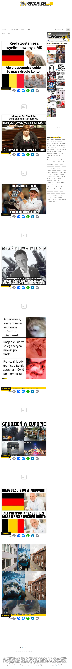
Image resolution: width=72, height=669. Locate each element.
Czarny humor (54, 143)
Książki (55, 159)
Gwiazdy (59, 149)
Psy (54, 176)
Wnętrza (63, 193)
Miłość (59, 161)
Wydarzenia (54, 195)
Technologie (50, 188)
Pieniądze (53, 168)
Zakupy (54, 199)
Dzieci (54, 145)
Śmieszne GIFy (50, 182)
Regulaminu (21, 666)
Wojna (48, 195)
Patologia (64, 166)
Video (48, 193)
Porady (48, 172)
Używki (61, 191)
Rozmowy (59, 178)
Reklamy (63, 176)
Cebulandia (53, 141)
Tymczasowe (50, 191)
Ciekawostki (60, 141)
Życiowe (55, 201)
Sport (62, 184)
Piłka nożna (59, 168)
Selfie (55, 180)
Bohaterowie (58, 139)
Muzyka (56, 164)
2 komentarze (6, 152)
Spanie (57, 184)
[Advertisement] (36, 17)
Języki (48, 155)
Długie (58, 145)
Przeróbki (49, 174)
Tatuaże (63, 186)
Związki (64, 199)
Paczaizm (4, 29)
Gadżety (64, 147)
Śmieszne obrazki (59, 182)
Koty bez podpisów (51, 157)
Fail (48, 147)
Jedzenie (61, 153)
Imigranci (54, 151)
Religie (48, 178)
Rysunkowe (49, 180)
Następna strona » (24, 651)
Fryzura (59, 147)
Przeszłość (55, 174)
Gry (48, 149)
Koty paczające (61, 157)
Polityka (64, 170)
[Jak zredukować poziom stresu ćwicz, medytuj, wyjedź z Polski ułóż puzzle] (60, 94)
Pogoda (54, 170)
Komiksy (58, 155)
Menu (22, 29)
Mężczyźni (49, 161)
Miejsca (55, 161)
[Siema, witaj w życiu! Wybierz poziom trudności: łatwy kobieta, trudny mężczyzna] (51, 67)
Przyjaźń (62, 174)
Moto (64, 161)
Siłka (59, 180)
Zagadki (49, 199)
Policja (59, 170)
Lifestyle (60, 159)
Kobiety (53, 155)
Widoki (58, 193)
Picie (48, 168)
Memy (28, 29)
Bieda (52, 139)
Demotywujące (63, 143)
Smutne (49, 184)
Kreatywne (49, 159)
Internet (55, 153)
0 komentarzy (6, 88)
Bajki (48, 139)
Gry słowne (52, 149)
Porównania (55, 172)
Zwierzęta (49, 201)
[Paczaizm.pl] (36, 4)
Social (53, 184)
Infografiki (49, 153)
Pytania (58, 176)
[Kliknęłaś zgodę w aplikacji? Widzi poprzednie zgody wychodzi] (51, 112)
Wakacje (53, 193)
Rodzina (53, 178)
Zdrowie (59, 199)
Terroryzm (62, 188)
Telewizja (56, 188)
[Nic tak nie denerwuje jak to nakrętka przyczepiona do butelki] (60, 103)
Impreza (60, 151)
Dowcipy (49, 145)
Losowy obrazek (14, 29)
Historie (49, 151)
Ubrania (56, 191)
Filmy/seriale (53, 147)
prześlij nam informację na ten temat (61, 665)
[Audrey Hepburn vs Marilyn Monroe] (60, 76)
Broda (64, 139)
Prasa (64, 172)
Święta (48, 186)
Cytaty (48, 143)
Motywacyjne (50, 164)
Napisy (61, 164)
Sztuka (53, 186)
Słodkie (58, 186)
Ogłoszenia (57, 166)
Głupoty (64, 149)
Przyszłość (49, 176)
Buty (48, 141)
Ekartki (63, 145)
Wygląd (60, 195)
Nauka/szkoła (50, 166)
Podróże (49, 170)
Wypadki (54, 197)
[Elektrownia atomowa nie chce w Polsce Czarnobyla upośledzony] (51, 103)
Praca (60, 172)
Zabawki (60, 197)
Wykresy (49, 197)
